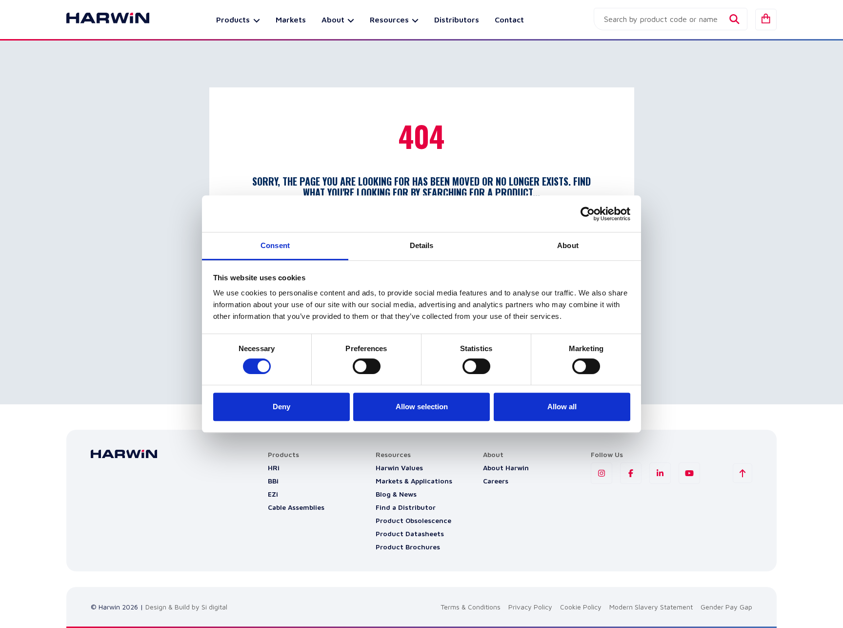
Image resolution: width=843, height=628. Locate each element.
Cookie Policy (581, 607)
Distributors (456, 19)
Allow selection (422, 406)
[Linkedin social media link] (660, 473)
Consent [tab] (275, 245)
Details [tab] (422, 245)
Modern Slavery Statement (651, 607)
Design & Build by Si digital (186, 607)
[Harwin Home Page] (100, 19)
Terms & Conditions (471, 607)
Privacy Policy (530, 607)
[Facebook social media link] (631, 473)
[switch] (367, 366)
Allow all (562, 406)
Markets (291, 19)
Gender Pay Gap (726, 607)
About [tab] (568, 245)
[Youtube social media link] (689, 473)
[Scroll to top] (742, 473)
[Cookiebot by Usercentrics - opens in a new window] (587, 214)
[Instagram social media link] (601, 473)
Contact (509, 19)
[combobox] (670, 19)
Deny (281, 406)
